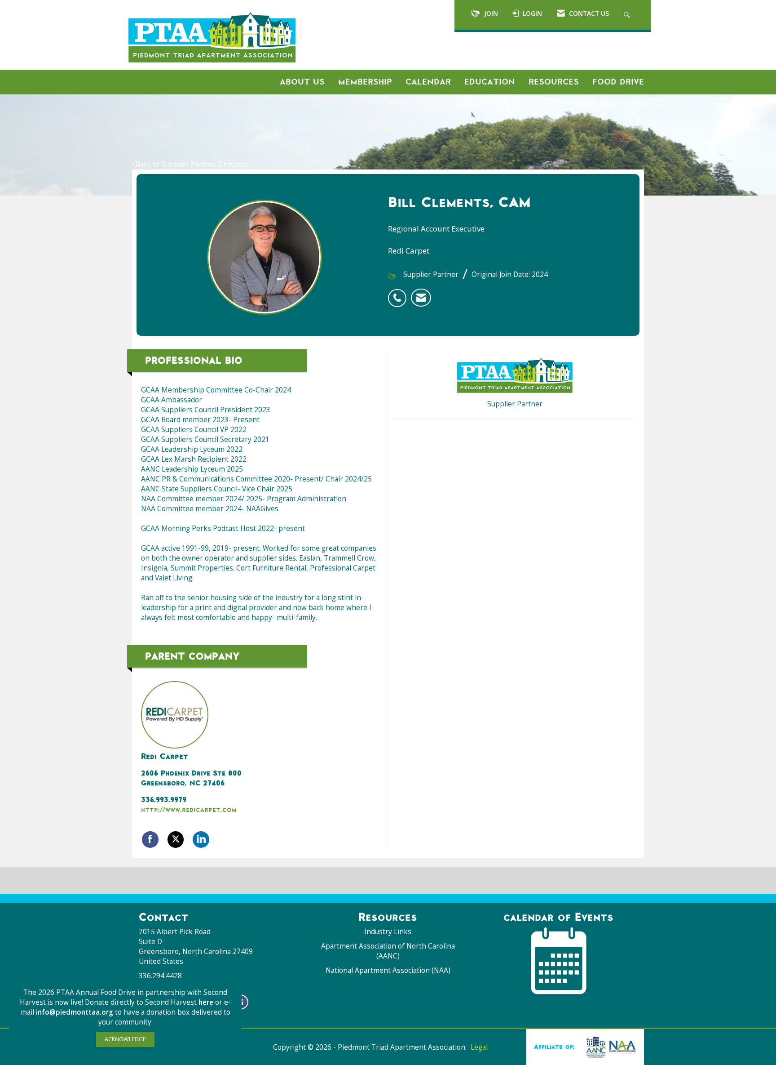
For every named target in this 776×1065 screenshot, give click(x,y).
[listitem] (399, 293)
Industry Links (387, 931)
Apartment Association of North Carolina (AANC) (388, 951)
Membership (365, 82)
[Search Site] (628, 14)
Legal (479, 1047)
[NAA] (609, 1046)
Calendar (428, 82)
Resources (554, 82)
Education (489, 82)
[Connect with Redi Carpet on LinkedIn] (201, 839)
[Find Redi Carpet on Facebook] (150, 839)
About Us (302, 82)
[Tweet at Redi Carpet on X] (176, 839)
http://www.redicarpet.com (189, 809)
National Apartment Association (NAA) (388, 970)
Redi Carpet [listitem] (164, 756)
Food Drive (618, 82)
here (206, 1002)
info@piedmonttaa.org (74, 1012)
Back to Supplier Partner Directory (192, 164)
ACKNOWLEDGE (125, 1039)
